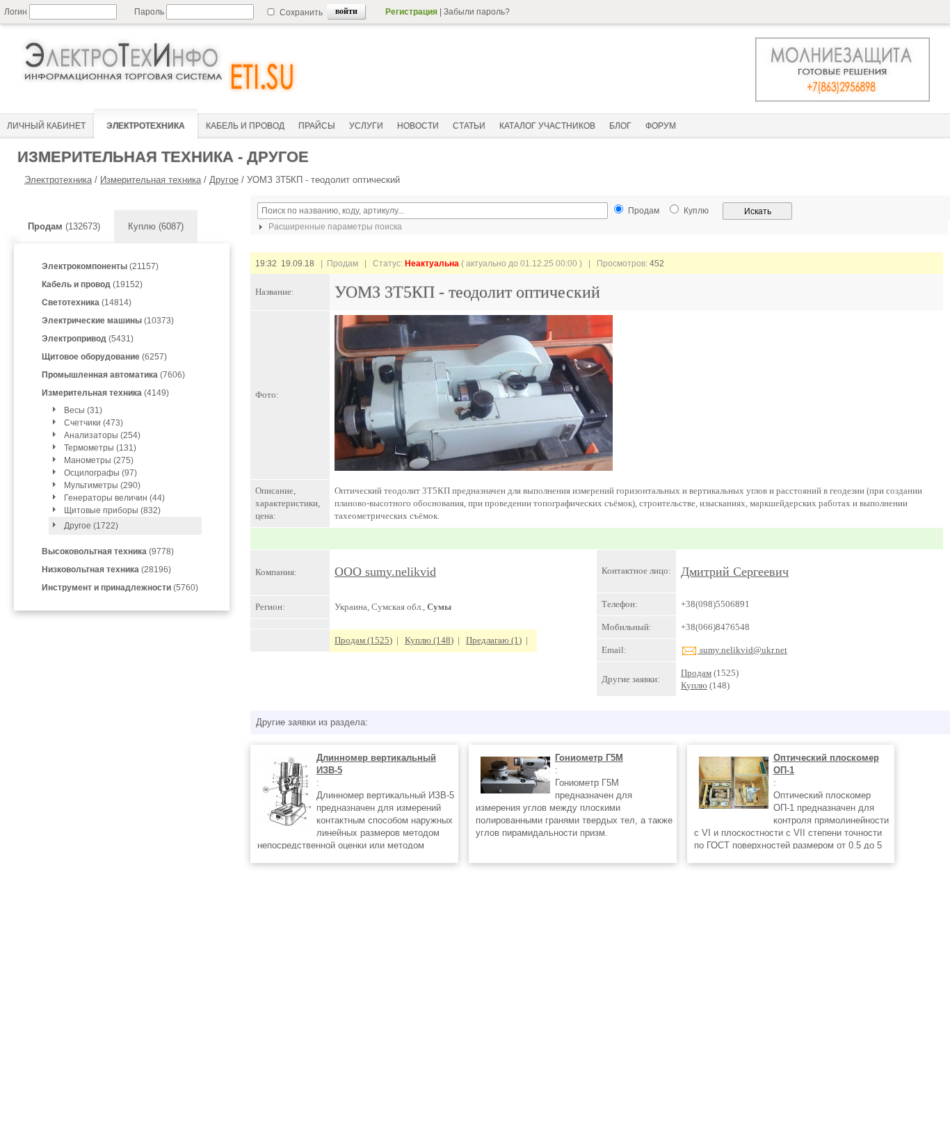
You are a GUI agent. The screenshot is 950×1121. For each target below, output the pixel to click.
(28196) (106, 569)
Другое (224, 180)
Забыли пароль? (477, 12)
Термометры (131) (100, 448)
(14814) (86, 302)
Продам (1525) (363, 640)
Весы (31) (83, 410)
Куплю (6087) (156, 226)
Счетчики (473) (93, 423)
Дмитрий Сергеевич (735, 572)
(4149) (105, 393)
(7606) (113, 375)
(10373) (108, 320)
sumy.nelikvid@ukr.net (742, 650)
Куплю (694, 685)
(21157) (100, 266)
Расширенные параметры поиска (334, 227)
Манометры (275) (99, 460)
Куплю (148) (429, 640)
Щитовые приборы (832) (112, 510)
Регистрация (411, 12)
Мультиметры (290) (102, 485)
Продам (696, 673)
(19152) (92, 284)
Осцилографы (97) (100, 473)
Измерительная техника (150, 180)
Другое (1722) (91, 526)
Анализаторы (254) (102, 435)
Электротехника (58, 180)
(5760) (120, 587)
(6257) (104, 357)
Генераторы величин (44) (114, 498)
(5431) (88, 339)
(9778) (108, 551)
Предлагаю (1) (494, 640)
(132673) (64, 226)
